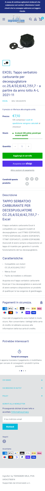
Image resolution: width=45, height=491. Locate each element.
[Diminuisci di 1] (15, 146)
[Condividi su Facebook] (27, 179)
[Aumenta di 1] (28, 146)
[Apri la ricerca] (30, 19)
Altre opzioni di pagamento (22, 170)
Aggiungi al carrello (22, 155)
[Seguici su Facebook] (4, 441)
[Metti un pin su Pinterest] (32, 179)
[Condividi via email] (27, 184)
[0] (40, 19)
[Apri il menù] (3, 19)
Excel (5, 101)
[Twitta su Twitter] (36, 179)
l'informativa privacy (20, 412)
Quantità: (6, 146)
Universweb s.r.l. (23, 483)
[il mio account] (35, 19)
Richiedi (10, 426)
